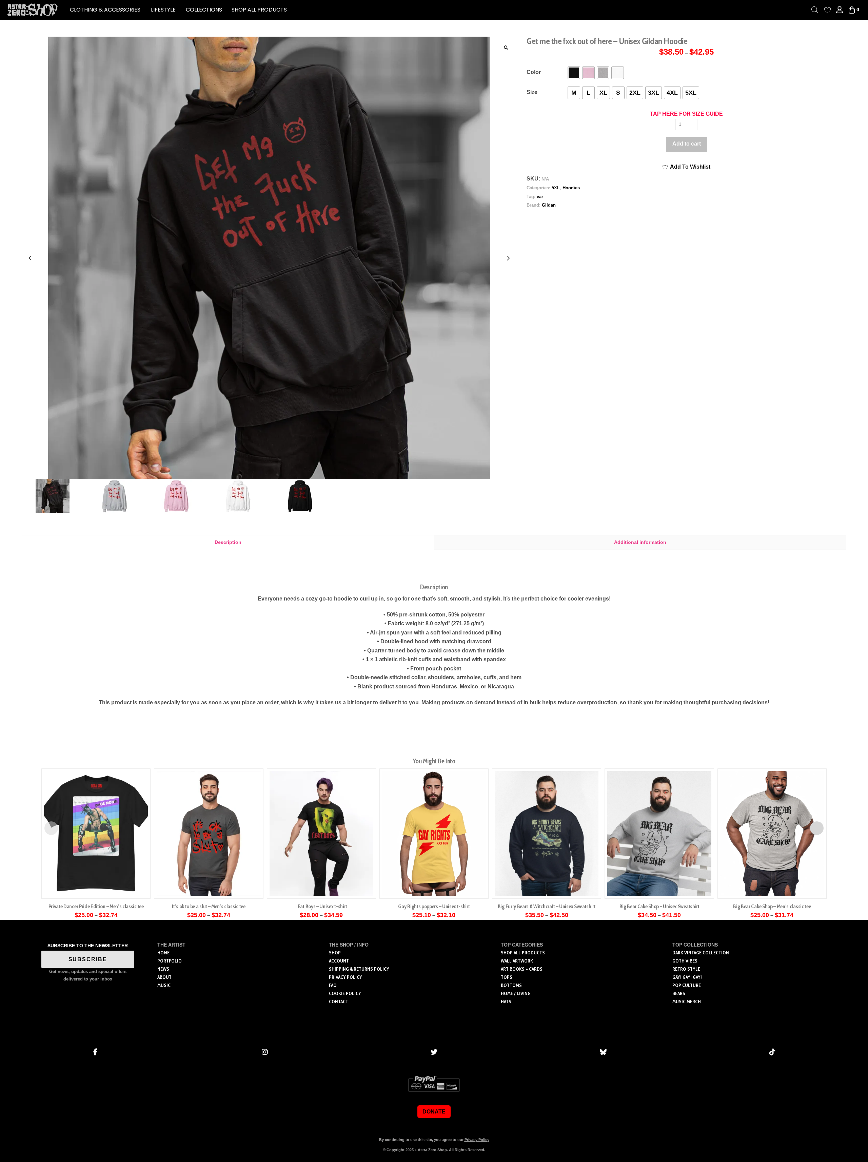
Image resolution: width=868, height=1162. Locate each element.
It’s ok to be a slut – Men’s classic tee (208, 906)
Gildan (549, 205)
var (540, 196)
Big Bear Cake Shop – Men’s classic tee (772, 906)
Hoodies (571, 187)
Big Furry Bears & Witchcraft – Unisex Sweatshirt (547, 906)
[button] (105, 10)
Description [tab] (228, 542)
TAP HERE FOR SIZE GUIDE (686, 114)
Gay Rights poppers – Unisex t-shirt (434, 906)
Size (532, 92)
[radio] (574, 73)
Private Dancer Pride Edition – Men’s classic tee (96, 906)
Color (534, 72)
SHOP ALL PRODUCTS (259, 10)
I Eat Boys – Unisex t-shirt (321, 906)
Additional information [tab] (640, 542)
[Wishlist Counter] (827, 10)
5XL (556, 187)
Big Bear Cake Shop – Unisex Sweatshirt (659, 906)
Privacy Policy (477, 1140)
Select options (98, 886)
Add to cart (686, 144)
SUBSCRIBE (87, 959)
